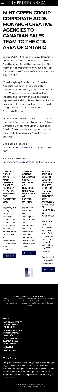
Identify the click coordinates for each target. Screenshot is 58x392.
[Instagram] (10, 310)
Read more (9, 256)
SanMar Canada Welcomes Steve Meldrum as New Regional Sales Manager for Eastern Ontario (28, 186)
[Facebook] (4, 310)
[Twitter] (16, 310)
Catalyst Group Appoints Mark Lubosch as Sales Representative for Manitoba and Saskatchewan (9, 186)
